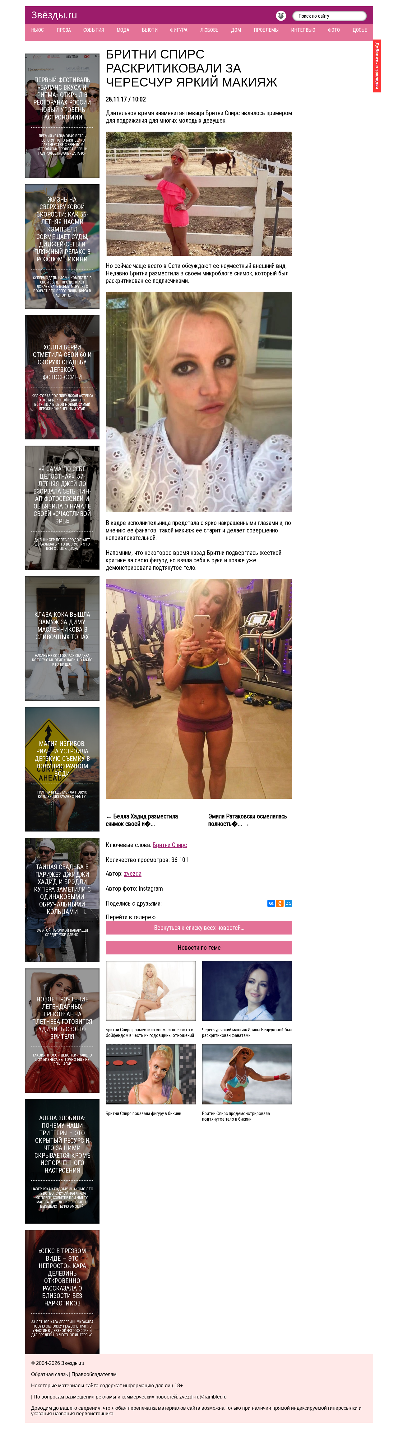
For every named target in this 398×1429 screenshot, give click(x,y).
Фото (334, 30)
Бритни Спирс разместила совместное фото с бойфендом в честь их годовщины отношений (150, 1032)
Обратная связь (49, 1374)
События (93, 30)
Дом (236, 30)
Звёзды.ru (54, 15)
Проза (64, 30)
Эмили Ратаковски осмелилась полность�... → (247, 820)
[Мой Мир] (288, 903)
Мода (123, 30)
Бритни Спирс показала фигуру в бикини (143, 1113)
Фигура (178, 30)
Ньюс (37, 30)
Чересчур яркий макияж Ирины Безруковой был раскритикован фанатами (247, 1032)
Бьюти (150, 30)
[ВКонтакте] (271, 903)
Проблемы (266, 30)
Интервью (303, 30)
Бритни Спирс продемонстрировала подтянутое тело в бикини (236, 1116)
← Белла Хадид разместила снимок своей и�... (142, 820)
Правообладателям (94, 1374)
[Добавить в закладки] (377, 66)
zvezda (132, 873)
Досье (360, 30)
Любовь (209, 30)
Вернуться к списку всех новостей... (199, 927)
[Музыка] (284, 17)
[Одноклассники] (280, 903)
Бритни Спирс (170, 845)
